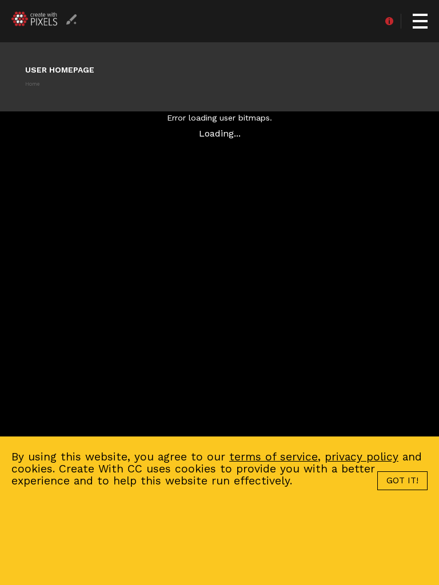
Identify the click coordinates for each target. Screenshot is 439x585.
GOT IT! (402, 480)
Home (32, 84)
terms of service (273, 456)
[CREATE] (71, 26)
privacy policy (361, 456)
